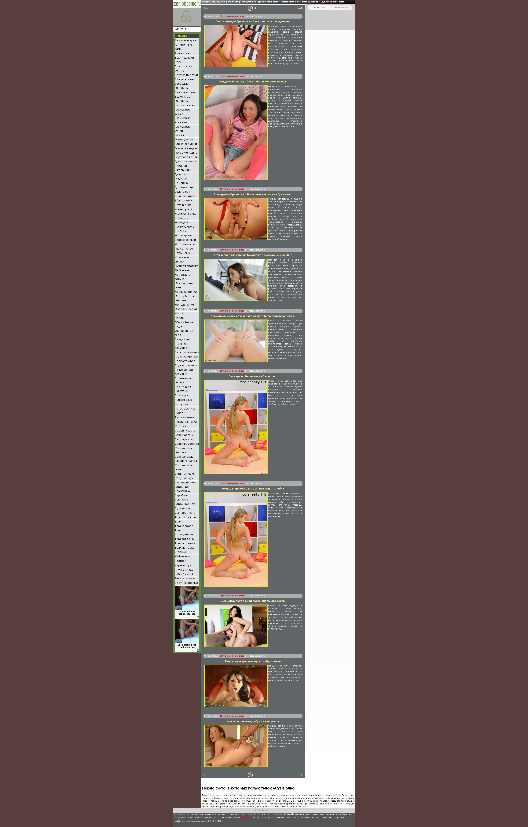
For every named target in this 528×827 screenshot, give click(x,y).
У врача (180, 552)
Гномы (179, 135)
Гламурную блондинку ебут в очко (253, 376)
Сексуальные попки (184, 467)
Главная (182, 35)
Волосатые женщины (182, 99)
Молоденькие (184, 305)
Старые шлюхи (185, 482)
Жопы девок (184, 235)
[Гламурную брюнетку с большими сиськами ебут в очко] (236, 219)
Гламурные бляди (183, 111)
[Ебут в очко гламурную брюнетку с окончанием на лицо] (236, 280)
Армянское (183, 53)
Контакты (261, 810)
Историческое (185, 244)
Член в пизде (184, 570)
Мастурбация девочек (184, 298)
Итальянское (184, 248)
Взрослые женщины (182, 86)
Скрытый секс (185, 474)
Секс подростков (187, 444)
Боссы (179, 62)
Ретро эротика (185, 408)
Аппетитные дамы (183, 47)
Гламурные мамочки (183, 120)
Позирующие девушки (184, 372)
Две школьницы (186, 161)
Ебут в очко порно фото (232, 16)
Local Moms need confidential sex (187, 612)
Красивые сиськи (182, 259)
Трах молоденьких (184, 532)
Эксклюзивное (185, 578)
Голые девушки (186, 144)
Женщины (182, 218)
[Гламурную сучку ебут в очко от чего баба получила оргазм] (236, 341)
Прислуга (181, 395)
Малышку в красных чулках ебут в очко (253, 661)
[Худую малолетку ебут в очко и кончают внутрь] (236, 132)
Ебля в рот (182, 192)
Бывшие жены (185, 79)
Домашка (181, 183)
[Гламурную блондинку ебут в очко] (236, 427)
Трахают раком (185, 548)
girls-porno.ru (246, 817)
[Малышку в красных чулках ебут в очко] (236, 686)
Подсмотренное (186, 365)
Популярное (319, 7)
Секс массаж (184, 435)
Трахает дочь (184, 539)
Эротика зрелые (186, 583)
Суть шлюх (182, 508)
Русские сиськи (186, 422)
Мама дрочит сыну (184, 285)
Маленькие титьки (182, 277)
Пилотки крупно (186, 357)
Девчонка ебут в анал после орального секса (253, 601)
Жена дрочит (184, 209)
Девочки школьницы (183, 168)
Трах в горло (184, 526)
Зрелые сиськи (185, 240)
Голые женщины (186, 148)
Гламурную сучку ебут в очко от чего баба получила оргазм (253, 316)
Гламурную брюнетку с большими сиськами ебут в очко (253, 194)
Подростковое (185, 361)
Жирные (181, 231)
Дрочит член (184, 187)
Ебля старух (183, 200)
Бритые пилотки (186, 75)
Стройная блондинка (182, 489)
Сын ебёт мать (185, 513)
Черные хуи (183, 565)
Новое (179, 318)
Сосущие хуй (184, 478)
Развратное (183, 404)
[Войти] (186, 16)
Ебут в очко (183, 205)
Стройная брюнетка (182, 497)
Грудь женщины (186, 153)
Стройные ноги (185, 504)
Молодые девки (186, 309)
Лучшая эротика (186, 266)
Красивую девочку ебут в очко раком (252, 721)
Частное (180, 561)
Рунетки (180, 413)
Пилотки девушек (181, 346)
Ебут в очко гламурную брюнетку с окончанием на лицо (253, 255)
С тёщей (181, 426)
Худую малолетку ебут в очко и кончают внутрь (253, 82)
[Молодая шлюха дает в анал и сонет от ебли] (236, 539)
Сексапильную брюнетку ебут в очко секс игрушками (253, 21)
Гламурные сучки (183, 128)
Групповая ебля (186, 157)
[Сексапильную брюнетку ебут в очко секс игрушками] (236, 46)
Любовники (183, 270)
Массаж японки (186, 292)
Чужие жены (184, 574)
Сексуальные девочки (184, 450)
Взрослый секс (185, 92)
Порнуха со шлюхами (183, 389)
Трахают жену (185, 543)
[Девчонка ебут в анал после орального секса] (236, 626)
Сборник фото (185, 430)
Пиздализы (182, 339)
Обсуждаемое (341, 7)
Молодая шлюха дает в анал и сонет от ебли (253, 489)
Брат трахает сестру (184, 68)
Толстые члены (185, 517)
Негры (179, 313)
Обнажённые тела (184, 333)
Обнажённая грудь (184, 324)
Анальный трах (185, 40)
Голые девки (184, 139)
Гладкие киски (185, 105)
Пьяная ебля (184, 400)
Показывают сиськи (183, 380)
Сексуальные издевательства (186, 459)
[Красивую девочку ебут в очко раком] (236, 746)
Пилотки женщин (187, 352)
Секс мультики (185, 439)
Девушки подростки (182, 176)
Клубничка (182, 253)
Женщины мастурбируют (185, 224)
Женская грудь (185, 214)
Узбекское (182, 556)
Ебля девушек (185, 196)
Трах (178, 521)
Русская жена (184, 417)
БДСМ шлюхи (184, 57)
